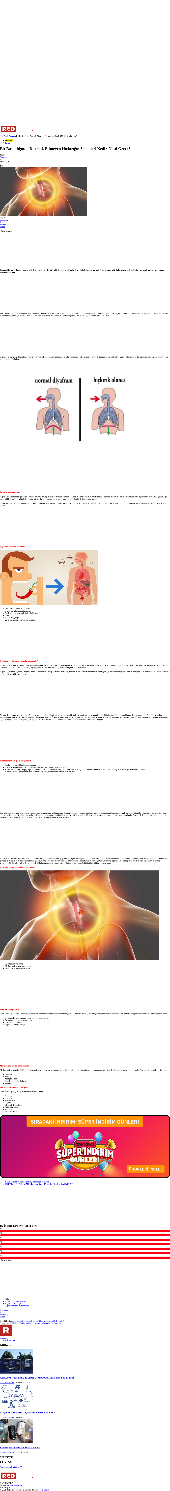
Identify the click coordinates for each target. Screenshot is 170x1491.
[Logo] (17, 134)
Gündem (12, 136)
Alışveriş (3, 1452)
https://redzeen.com (7, 1340)
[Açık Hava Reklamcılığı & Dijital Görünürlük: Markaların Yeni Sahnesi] (16, 1373)
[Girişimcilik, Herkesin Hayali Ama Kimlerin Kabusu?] (16, 1408)
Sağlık (7, 143)
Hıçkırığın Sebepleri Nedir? (16, 1301)
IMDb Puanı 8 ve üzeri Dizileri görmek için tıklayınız (27, 1182)
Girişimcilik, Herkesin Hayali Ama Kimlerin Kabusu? (27, 1412)
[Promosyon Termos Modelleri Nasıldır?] (16, 1442)
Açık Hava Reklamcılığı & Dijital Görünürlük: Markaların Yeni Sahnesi (37, 1377)
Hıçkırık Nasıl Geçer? (13, 1303)
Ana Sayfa (4, 136)
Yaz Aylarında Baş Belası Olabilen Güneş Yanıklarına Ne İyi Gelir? (37, 1321)
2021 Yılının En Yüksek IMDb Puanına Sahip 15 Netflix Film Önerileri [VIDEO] (39, 1184)
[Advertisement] (74, 249)
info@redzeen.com (14, 1485)
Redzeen (3, 157)
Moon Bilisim (44, 1490)
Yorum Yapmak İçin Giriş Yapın (12, 1467)
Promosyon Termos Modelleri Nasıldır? (20, 1447)
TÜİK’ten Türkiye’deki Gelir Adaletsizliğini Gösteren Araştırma (36, 1323)
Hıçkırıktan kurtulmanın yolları (17, 1306)
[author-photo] (6, 1336)
